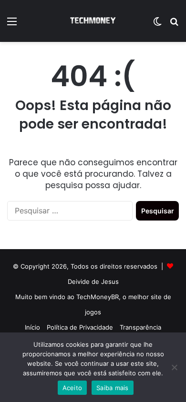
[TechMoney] (93, 21)
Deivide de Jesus (93, 281)
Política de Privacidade (80, 327)
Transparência (140, 327)
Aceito (72, 388)
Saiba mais (112, 388)
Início (32, 327)
